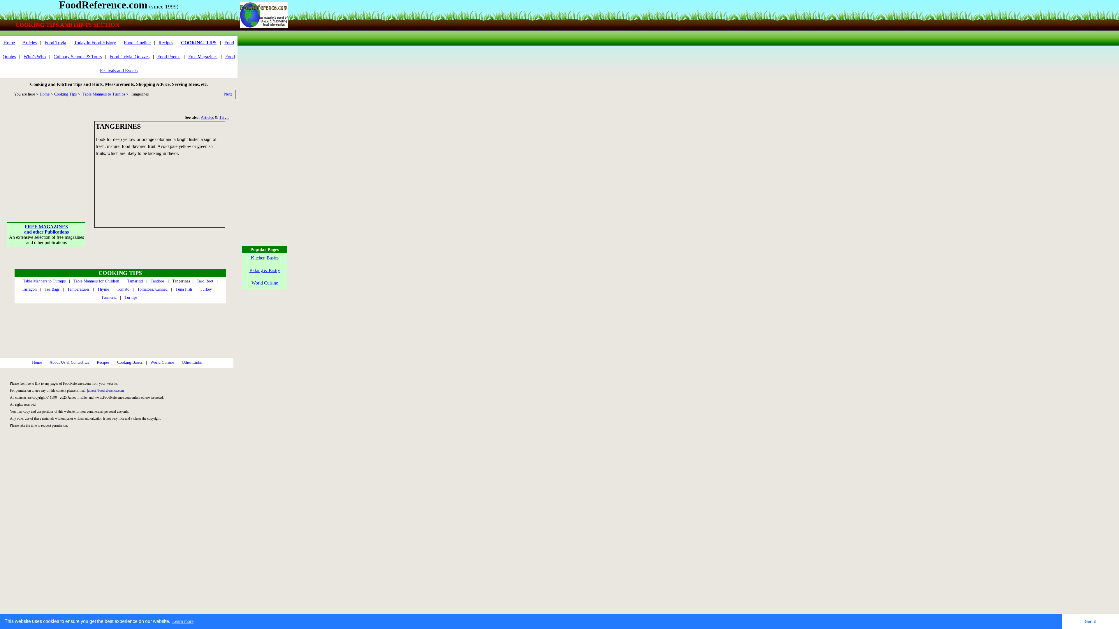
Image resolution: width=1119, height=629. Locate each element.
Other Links (192, 362)
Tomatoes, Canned (152, 289)
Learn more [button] (182, 621)
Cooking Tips (65, 94)
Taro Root (205, 281)
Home (9, 42)
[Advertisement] (46, 157)
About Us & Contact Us (69, 362)
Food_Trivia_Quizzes (129, 56)
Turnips (130, 297)
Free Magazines (202, 56)
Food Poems (168, 56)
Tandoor (157, 281)
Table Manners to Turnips (103, 94)
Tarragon (29, 289)
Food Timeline (137, 42)
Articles (29, 42)
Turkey (206, 289)
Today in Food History (95, 42)
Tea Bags (52, 289)
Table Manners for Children (96, 281)
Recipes (166, 42)
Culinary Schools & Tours (78, 56)
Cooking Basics (129, 362)
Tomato (123, 289)
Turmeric (109, 297)
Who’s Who (35, 56)
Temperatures (78, 289)
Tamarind (135, 281)
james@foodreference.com (105, 390)
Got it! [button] (1091, 621)
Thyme (103, 289)
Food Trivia (55, 42)
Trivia (224, 117)
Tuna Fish (183, 289)
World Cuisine (162, 362)
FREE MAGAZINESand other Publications (46, 229)
